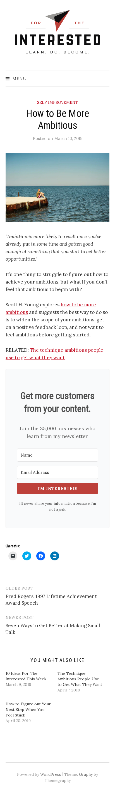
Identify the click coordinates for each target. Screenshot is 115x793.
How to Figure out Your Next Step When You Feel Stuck (28, 709)
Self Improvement (57, 102)
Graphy (86, 774)
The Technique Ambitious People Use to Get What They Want (80, 679)
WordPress (50, 774)
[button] (57, 187)
